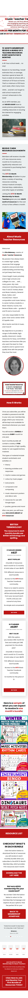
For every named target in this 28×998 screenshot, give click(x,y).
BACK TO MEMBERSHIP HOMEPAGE (14, 914)
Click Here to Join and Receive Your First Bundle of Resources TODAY (14, 981)
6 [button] (17, 936)
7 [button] (19, 936)
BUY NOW (14, 612)
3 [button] (10, 936)
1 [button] (6, 936)
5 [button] (15, 936)
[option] (14, 929)
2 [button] (8, 936)
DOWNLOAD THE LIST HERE (14, 874)
